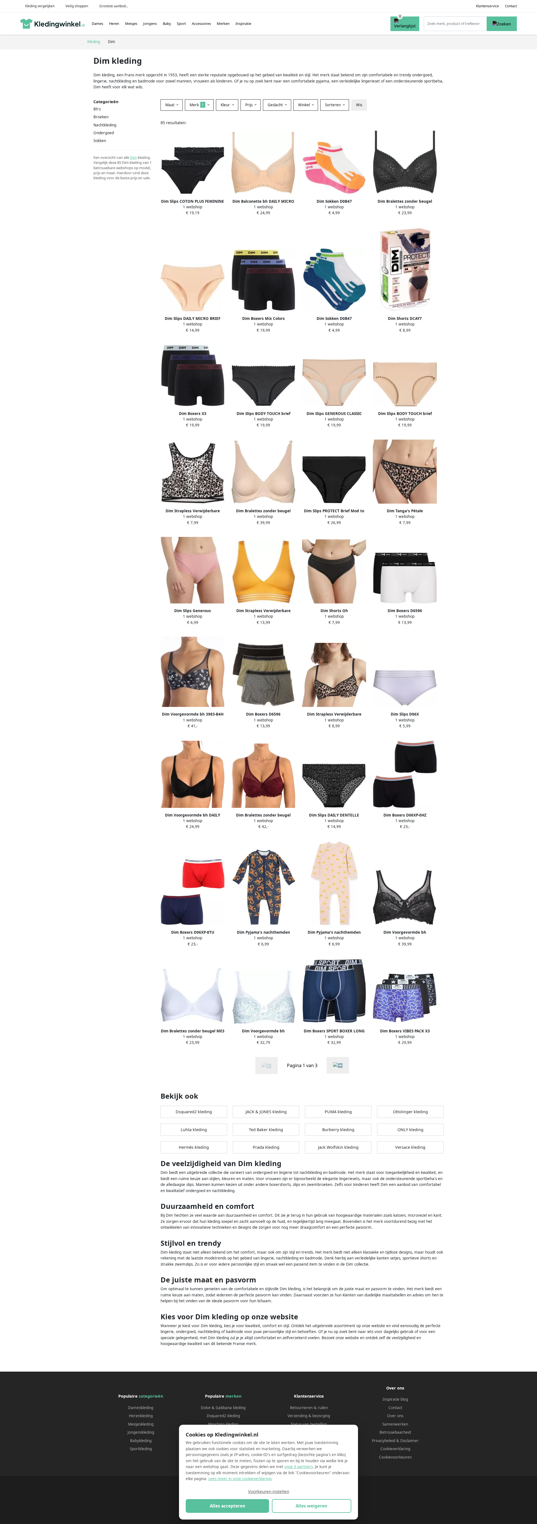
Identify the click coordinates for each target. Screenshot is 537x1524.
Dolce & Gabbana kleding (223, 1407)
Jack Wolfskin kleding (338, 1147)
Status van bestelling (309, 1424)
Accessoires (201, 23)
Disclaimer (409, 1440)
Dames (97, 23)
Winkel (304, 104)
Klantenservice (487, 6)
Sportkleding (141, 1448)
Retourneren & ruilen (309, 1407)
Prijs (249, 104)
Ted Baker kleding (266, 1129)
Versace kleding (410, 1147)
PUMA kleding (338, 1111)
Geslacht (276, 104)
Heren (114, 23)
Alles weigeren (311, 1506)
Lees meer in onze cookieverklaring (239, 1478)
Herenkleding (141, 1415)
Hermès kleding (194, 1147)
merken (233, 1396)
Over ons (395, 1415)
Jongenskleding (141, 1432)
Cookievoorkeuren (395, 1457)
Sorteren (333, 104)
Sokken (99, 140)
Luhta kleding (194, 1129)
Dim (133, 157)
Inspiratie (243, 23)
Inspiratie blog (395, 1399)
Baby (167, 23)
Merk (197, 104)
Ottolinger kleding (410, 1111)
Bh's (97, 109)
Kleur (226, 104)
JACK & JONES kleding (266, 1111)
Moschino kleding (223, 1424)
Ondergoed (103, 132)
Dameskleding (140, 1407)
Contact (511, 6)
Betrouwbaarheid (395, 1432)
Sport (181, 23)
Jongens (150, 23)
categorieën (151, 1396)
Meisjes (131, 23)
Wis (359, 104)
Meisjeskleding (141, 1424)
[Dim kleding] (338, 1065)
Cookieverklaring (395, 1448)
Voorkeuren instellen (268, 1491)
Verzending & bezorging (309, 1415)
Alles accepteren (227, 1506)
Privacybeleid (383, 1440)
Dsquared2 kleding (194, 1111)
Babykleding (141, 1440)
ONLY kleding (410, 1129)
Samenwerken (395, 1424)
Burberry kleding (338, 1129)
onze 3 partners (298, 1466)
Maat (170, 104)
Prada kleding (266, 1147)
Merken (223, 23)
